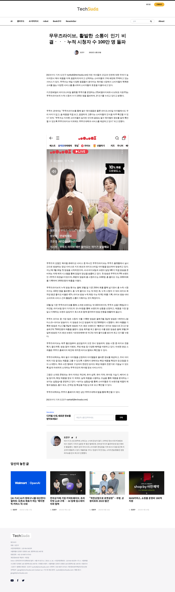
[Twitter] (72, 437)
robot (45, 21)
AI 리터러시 (33, 21)
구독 (121, 417)
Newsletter (71, 21)
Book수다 (57, 21)
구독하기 (159, 4)
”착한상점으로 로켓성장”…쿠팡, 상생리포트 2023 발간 (106, 500)
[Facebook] (76, 437)
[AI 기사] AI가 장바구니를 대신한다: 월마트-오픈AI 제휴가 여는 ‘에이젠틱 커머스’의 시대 (28, 501)
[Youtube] (12, 580)
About (161, 21)
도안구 (82, 52)
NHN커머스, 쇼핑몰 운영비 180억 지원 (145, 500)
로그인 (148, 4)
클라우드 (20, 21)
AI (12, 21)
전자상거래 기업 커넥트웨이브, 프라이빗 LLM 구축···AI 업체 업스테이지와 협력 (67, 501)
